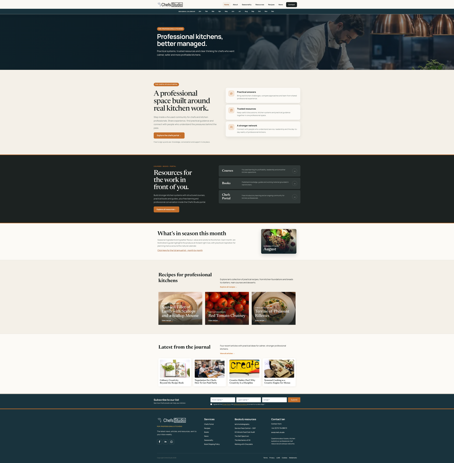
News (281, 4)
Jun (233, 11)
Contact (291, 4)
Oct (259, 11)
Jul (240, 11)
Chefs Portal (209, 424)
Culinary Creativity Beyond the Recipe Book (172, 381)
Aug (246, 11)
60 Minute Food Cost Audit (245, 432)
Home (226, 4)
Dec (272, 11)
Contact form (276, 424)
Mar (213, 11)
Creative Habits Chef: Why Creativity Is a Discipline (242, 381)
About (235, 4)
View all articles (227, 353)
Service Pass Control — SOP (245, 428)
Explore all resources (166, 209)
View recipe (167, 320)
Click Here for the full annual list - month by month (180, 250)
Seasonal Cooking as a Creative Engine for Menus (277, 381)
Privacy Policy (226, 404)
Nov (266, 11)
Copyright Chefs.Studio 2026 (166, 458)
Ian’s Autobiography (242, 424)
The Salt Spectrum (242, 436)
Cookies (284, 458)
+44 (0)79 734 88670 (279, 428)
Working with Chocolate (244, 444)
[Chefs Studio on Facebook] (159, 441)
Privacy (272, 458)
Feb (206, 11)
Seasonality (246, 4)
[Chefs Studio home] (170, 4)
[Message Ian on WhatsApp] (171, 441)
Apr (219, 11)
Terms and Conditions (240, 404)
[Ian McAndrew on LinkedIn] (165, 441)
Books (206, 432)
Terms (265, 458)
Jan (200, 11)
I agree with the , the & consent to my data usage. (239, 404)
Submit (294, 399)
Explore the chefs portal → (169, 135)
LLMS (278, 458)
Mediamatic (293, 458)
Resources (259, 4)
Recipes (271, 4)
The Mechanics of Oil (242, 440)
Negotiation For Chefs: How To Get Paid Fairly (206, 381)
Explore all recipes (228, 287)
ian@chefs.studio (277, 432)
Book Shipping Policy (212, 444)
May (226, 11)
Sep (252, 11)
